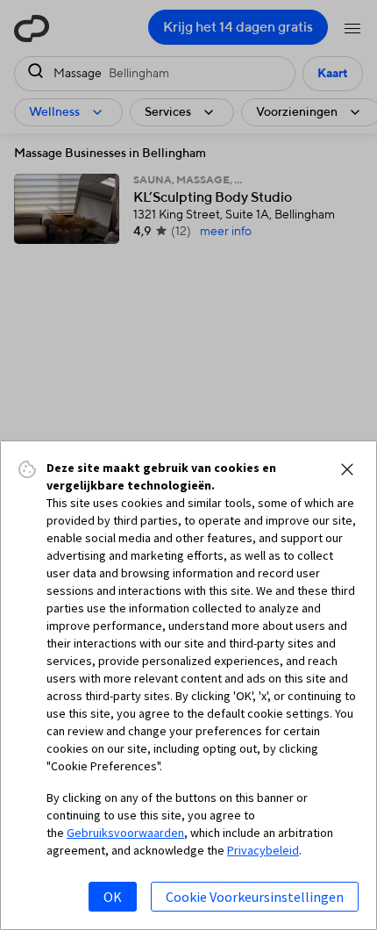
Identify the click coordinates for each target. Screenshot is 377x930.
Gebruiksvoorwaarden (125, 833)
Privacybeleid (263, 850)
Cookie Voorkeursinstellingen (255, 896)
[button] (347, 469)
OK (112, 896)
